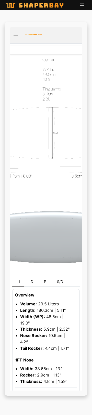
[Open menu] (82, 5)
